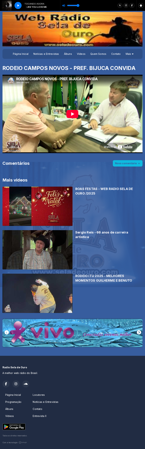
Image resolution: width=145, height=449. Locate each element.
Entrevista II (39, 415)
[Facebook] (132, 5)
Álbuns (68, 53)
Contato (116, 53)
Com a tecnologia (10, 442)
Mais (129, 53)
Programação (13, 401)
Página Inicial (20, 53)
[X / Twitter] (120, 5)
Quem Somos (98, 53)
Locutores (39, 394)
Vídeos (81, 53)
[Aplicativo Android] (141, 5)
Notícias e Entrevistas (46, 53)
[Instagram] (126, 5)
